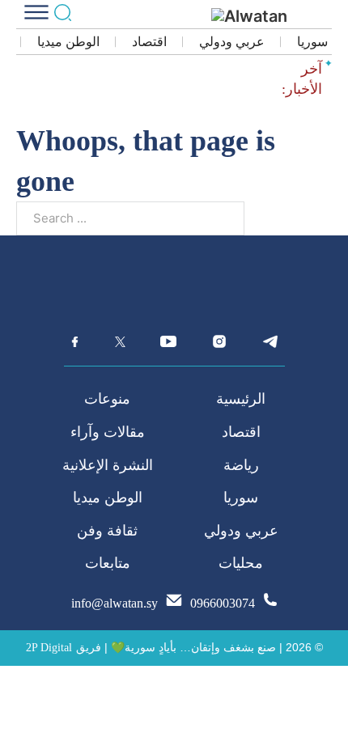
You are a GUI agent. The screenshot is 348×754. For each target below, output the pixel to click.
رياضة (241, 465)
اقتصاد (149, 42)
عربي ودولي (232, 42)
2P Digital (49, 648)
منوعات (107, 399)
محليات (241, 563)
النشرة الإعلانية (107, 465)
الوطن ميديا (68, 42)
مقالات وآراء (107, 432)
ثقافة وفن (107, 531)
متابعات (107, 563)
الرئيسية (240, 399)
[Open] (36, 12)
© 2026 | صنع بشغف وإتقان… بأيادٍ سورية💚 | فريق (199, 647)
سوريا (312, 42)
